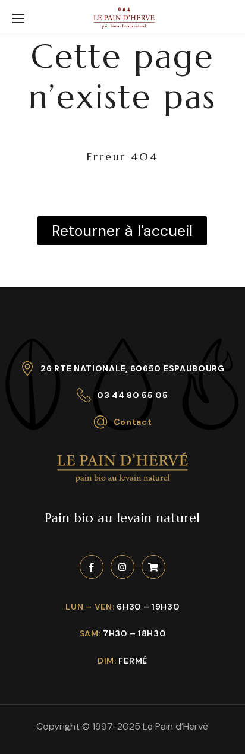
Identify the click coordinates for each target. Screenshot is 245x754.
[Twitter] (153, 567)
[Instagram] (122, 567)
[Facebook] (91, 567)
